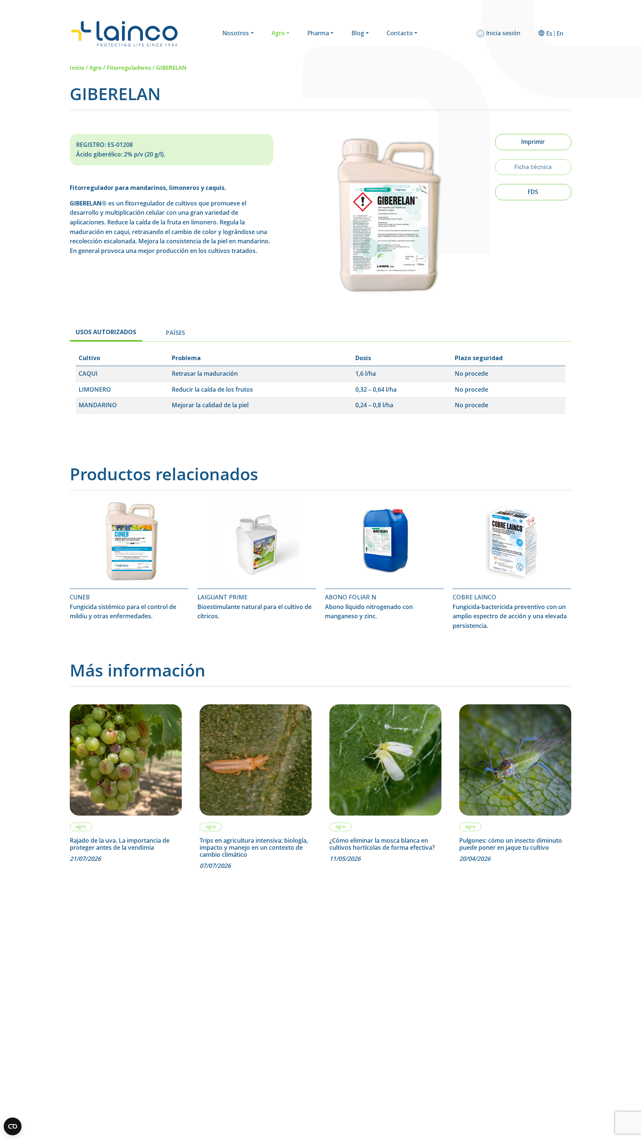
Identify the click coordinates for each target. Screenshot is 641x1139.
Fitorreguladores (129, 67)
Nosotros (235, 33)
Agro (278, 33)
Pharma (318, 33)
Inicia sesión (503, 33)
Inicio (77, 67)
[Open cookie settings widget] (13, 1126)
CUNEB (80, 597)
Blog (357, 33)
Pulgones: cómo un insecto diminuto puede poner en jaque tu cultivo (510, 844)
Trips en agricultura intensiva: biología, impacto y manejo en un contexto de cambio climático (254, 848)
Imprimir (533, 142)
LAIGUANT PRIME (222, 597)
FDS (533, 192)
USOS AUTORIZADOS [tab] (106, 332)
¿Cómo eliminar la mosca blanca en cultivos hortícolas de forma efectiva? (382, 844)
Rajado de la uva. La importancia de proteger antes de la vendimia (120, 844)
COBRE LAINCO (474, 597)
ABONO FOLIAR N (350, 597)
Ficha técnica (533, 167)
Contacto (400, 33)
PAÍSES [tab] (175, 333)
